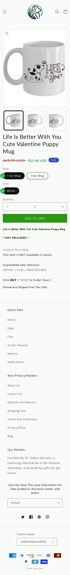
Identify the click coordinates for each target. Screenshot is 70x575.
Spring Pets (38, 568)
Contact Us (14, 394)
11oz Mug (14, 175)
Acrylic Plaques (17, 345)
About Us (13, 385)
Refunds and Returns (21, 402)
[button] (5, 12)
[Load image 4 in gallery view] (56, 120)
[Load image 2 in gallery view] (35, 120)
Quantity (8, 199)
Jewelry (12, 353)
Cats (10, 336)
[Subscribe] (58, 502)
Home (11, 320)
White (11, 191)
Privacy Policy (16, 427)
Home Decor (15, 362)
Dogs (10, 328)
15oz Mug (37, 175)
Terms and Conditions (22, 419)
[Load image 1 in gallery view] (13, 120)
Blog (10, 436)
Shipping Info (16, 411)
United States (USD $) (33, 541)
